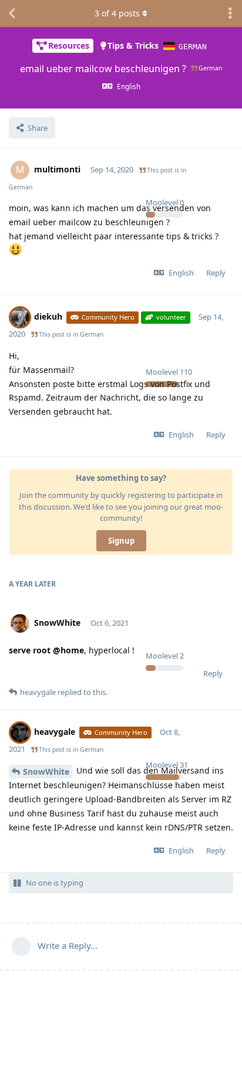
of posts (117, 13)
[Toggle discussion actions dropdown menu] (230, 13)
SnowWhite (46, 771)
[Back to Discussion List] (11, 13)
